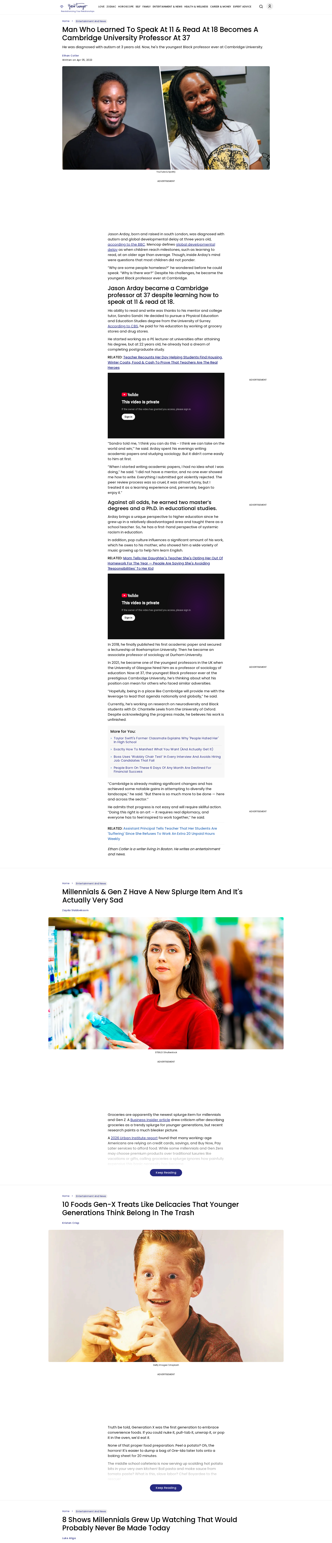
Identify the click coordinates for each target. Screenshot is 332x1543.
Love (101, 6)
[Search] (260, 6)
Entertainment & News (167, 6)
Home (66, 21)
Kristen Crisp (70, 1223)
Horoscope (125, 6)
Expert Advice (242, 6)
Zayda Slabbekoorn (75, 910)
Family (146, 6)
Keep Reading (166, 1173)
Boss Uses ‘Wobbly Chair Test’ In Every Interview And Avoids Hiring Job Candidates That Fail (167, 758)
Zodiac (111, 6)
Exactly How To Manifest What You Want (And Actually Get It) (164, 749)
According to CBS (123, 326)
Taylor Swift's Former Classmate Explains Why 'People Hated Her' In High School (166, 740)
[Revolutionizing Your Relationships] (77, 6)
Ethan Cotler (70, 55)
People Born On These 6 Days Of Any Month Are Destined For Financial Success (162, 769)
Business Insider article (150, 1119)
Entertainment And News (91, 21)
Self (138, 6)
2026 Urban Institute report (134, 1138)
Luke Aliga (69, 1538)
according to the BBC (126, 244)
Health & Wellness (196, 6)
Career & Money (220, 6)
